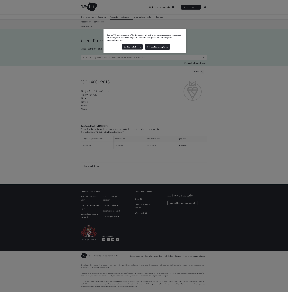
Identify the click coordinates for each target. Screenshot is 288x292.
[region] (145, 41)
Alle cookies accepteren (157, 47)
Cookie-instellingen (132, 47)
